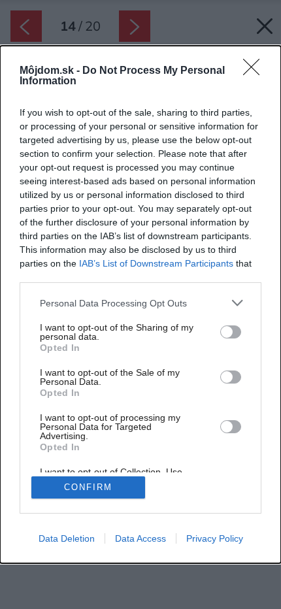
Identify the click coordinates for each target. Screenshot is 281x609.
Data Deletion (67, 538)
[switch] (230, 331)
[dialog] (140, 304)
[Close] (255, 71)
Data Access (140, 538)
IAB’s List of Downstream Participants (156, 263)
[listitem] (140, 303)
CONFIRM (88, 487)
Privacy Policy (214, 538)
